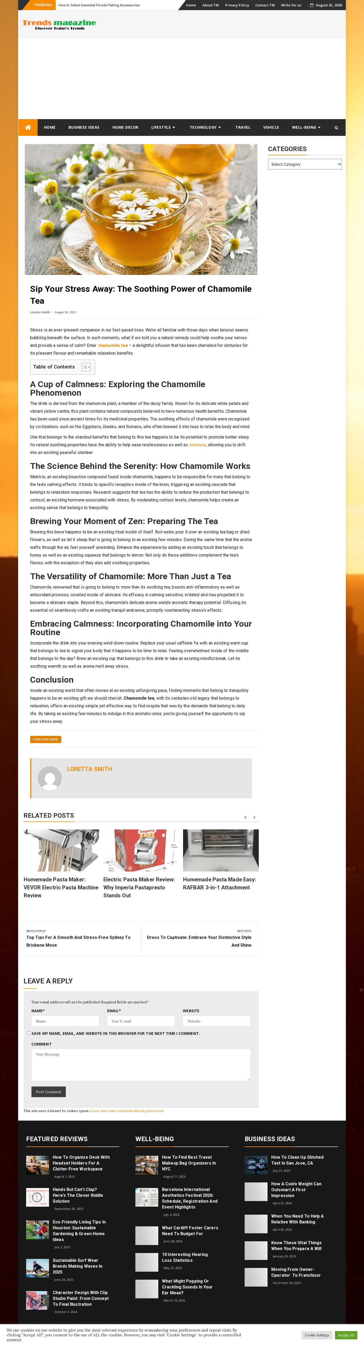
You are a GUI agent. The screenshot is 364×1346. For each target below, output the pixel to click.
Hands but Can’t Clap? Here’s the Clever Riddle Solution (78, 1195)
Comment (41, 1044)
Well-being (304, 127)
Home (191, 5)
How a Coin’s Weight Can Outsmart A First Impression (296, 1189)
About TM (211, 5)
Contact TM (265, 5)
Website (191, 1010)
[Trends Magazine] (28, 127)
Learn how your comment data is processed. (127, 1110)
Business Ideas (84, 127)
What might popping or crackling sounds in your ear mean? (187, 1287)
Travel (242, 127)
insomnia (197, 444)
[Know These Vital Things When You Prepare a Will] (256, 1250)
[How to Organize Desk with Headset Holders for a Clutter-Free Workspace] (37, 1164)
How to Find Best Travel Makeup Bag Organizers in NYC (189, 1163)
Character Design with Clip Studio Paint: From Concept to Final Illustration (81, 1298)
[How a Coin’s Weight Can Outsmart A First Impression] (256, 1191)
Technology (203, 127)
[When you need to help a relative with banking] (256, 1223)
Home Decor (125, 127)
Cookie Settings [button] (317, 1335)
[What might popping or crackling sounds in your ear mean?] (146, 1288)
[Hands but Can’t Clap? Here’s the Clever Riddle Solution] (37, 1196)
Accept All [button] (346, 1335)
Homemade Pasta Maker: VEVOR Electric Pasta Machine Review (61, 887)
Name (38, 1010)
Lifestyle (161, 127)
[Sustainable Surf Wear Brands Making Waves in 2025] (37, 1267)
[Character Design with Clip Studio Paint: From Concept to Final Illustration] (37, 1300)
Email (114, 1010)
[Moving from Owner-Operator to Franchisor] (256, 1276)
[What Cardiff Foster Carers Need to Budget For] (146, 1235)
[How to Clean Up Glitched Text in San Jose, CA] (256, 1164)
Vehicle (271, 127)
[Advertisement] (182, 79)
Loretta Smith (40, 312)
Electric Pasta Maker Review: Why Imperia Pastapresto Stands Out (139, 887)
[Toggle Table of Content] (84, 367)
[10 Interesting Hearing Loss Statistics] (146, 1261)
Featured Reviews (57, 1139)
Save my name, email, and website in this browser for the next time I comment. (116, 1033)
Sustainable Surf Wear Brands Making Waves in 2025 (77, 1266)
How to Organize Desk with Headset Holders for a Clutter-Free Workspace (81, 1163)
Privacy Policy (237, 5)
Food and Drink (45, 739)
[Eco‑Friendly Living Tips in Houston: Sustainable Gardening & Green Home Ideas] (37, 1229)
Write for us (291, 5)
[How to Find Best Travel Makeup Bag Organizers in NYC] (146, 1164)
